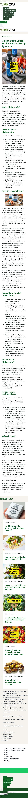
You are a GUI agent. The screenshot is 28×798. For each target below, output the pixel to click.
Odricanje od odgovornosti (11, 758)
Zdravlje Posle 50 (9, 15)
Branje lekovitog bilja (9, 722)
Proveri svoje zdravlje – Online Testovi (14, 719)
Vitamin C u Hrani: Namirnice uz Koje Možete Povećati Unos (14, 652)
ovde (9, 492)
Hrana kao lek (7, 17)
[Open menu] (1, 25)
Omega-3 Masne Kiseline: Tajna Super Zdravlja (15, 558)
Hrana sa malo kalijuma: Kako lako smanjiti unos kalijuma (15, 587)
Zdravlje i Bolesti (8, 12)
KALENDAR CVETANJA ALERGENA (13, 726)
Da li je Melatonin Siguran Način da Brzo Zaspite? (14, 528)
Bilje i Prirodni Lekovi (9, 10)
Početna (6, 8)
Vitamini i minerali (7, 37)
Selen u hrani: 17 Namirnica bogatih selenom (13, 682)
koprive (20, 177)
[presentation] (15, 510)
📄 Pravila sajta (8, 756)
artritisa (7, 301)
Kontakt (6, 754)
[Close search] (1, 789)
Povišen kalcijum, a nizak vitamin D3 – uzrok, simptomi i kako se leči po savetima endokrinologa (15, 710)
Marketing (6, 761)
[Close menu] (0, 774)
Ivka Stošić (13, 480)
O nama (6, 19)
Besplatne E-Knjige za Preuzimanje (13, 716)
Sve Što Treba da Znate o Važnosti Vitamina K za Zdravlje (15, 620)
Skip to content (4, 1)
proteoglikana (21, 233)
